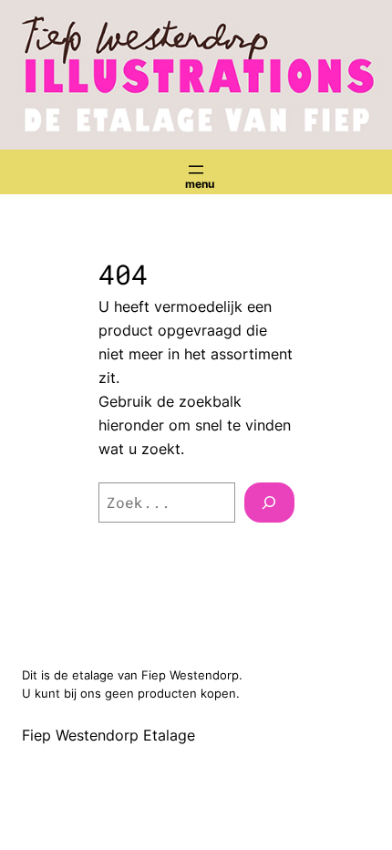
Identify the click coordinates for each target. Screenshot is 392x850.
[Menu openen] (196, 170)
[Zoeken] (269, 502)
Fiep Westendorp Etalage (108, 735)
